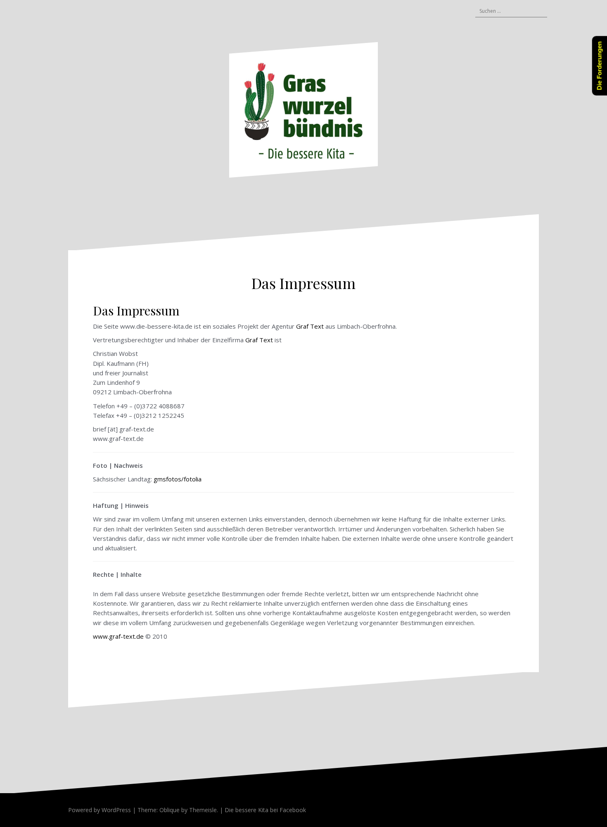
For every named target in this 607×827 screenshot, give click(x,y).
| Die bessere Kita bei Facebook (262, 810)
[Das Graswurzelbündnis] (303, 109)
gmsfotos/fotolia (178, 479)
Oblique (169, 810)
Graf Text (310, 326)
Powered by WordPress (99, 810)
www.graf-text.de (118, 636)
